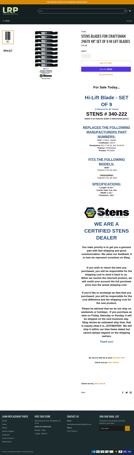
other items (113, 362)
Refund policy (7, 442)
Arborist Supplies (8, 431)
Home (4, 424)
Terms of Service (8, 438)
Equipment (6, 435)
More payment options (106, 74)
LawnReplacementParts (14, 451)
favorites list (118, 358)
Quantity (84, 51)
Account (129, 21)
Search (4, 421)
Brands (4, 428)
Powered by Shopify (27, 451)
